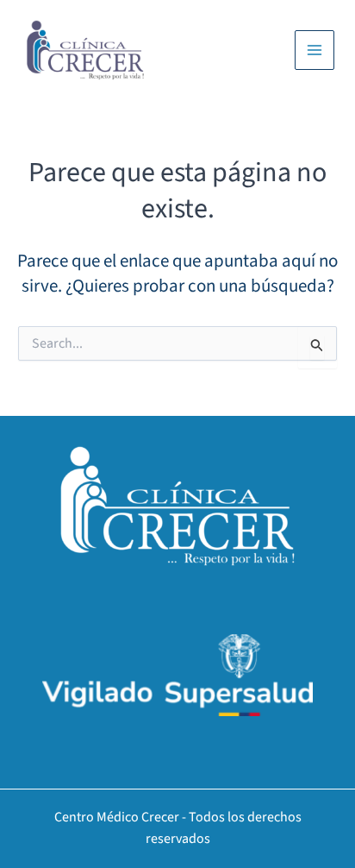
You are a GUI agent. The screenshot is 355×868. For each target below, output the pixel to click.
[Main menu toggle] (314, 50)
